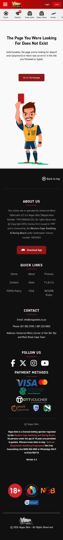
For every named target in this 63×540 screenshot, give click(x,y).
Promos (48, 274)
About (31, 274)
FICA (31, 291)
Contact (14, 282)
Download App (34, 250)
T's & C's (49, 282)
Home (14, 274)
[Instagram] (34, 363)
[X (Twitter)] (22, 363)
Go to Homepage (31, 77)
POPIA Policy (14, 291)
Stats (31, 282)
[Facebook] (13, 363)
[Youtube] (45, 363)
